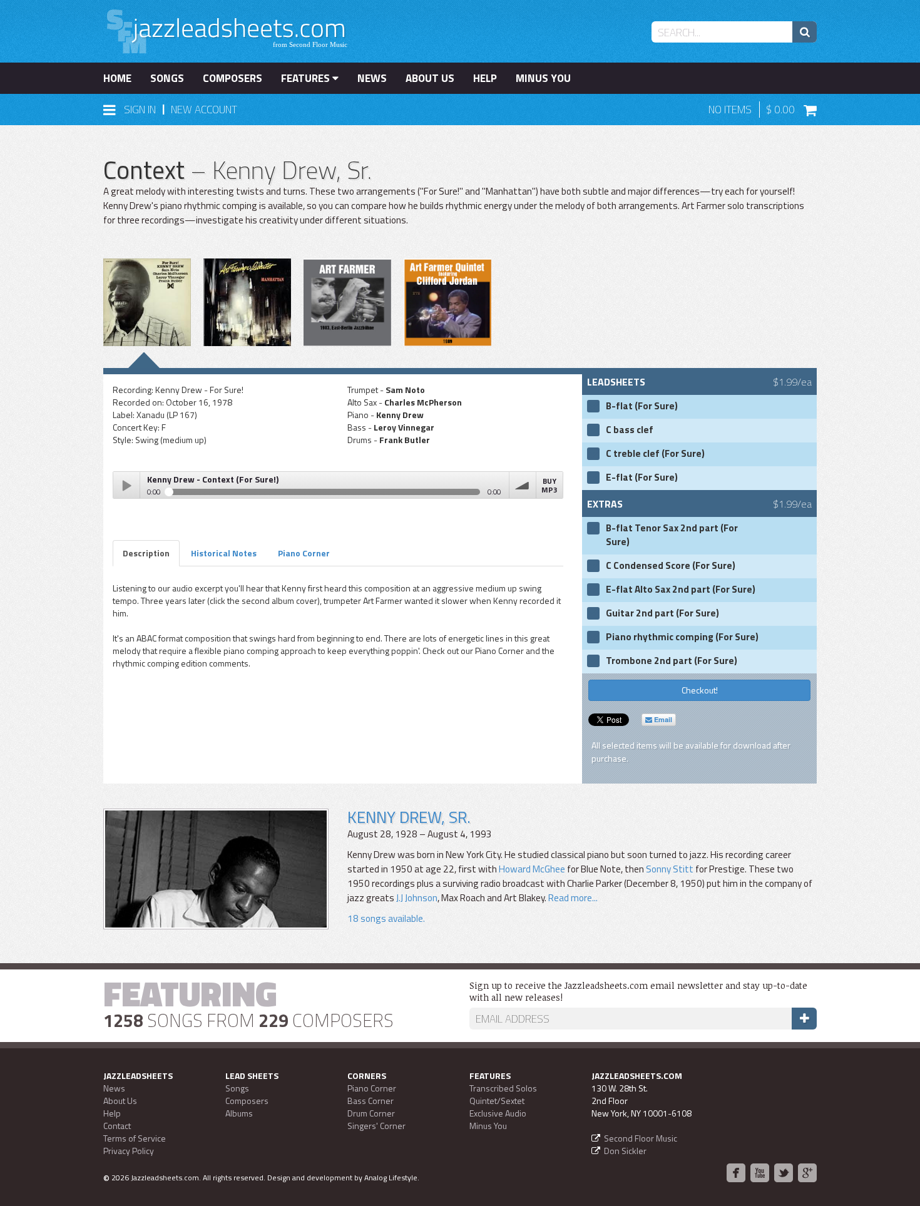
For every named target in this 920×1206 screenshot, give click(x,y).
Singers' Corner (376, 1125)
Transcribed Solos (503, 1088)
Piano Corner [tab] (304, 553)
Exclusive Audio (497, 1113)
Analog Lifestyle (390, 1177)
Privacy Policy (128, 1150)
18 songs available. (386, 918)
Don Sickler (625, 1150)
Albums (239, 1113)
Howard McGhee (532, 869)
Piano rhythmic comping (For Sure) (682, 637)
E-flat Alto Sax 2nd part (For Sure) (680, 589)
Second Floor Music (640, 1138)
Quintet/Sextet (496, 1100)
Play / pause (126, 485)
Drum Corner (371, 1113)
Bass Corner (370, 1100)
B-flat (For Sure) (642, 406)
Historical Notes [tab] (224, 553)
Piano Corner (371, 1088)
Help (485, 78)
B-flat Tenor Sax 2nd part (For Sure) (672, 535)
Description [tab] (146, 553)
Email (662, 719)
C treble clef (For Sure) (655, 454)
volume (522, 485)
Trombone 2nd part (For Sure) (671, 661)
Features (306, 78)
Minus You (543, 78)
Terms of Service (134, 1138)
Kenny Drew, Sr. (409, 817)
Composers (232, 78)
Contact (117, 1125)
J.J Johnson (416, 898)
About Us (430, 78)
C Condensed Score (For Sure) (670, 566)
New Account (204, 109)
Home (117, 78)
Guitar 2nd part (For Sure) (662, 613)
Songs (167, 78)
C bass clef (629, 430)
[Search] (804, 32)
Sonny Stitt (669, 869)
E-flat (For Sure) (642, 477)
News (372, 78)
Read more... (572, 898)
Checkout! (700, 690)
